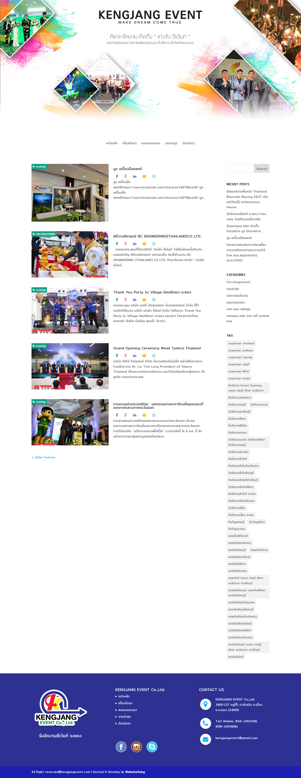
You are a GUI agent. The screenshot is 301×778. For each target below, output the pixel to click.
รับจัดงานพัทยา (237, 419)
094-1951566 (246, 721)
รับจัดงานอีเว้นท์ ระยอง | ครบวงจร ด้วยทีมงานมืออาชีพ (246, 216)
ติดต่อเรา (188, 144)
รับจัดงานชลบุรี (237, 404)
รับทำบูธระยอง (236, 529)
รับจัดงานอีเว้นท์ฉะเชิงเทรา (243, 466)
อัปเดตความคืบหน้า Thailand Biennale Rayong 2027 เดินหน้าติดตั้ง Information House (247, 199)
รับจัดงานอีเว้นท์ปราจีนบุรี (243, 480)
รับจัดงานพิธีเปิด (237, 425)
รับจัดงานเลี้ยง (236, 508)
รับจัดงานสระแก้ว (238, 452)
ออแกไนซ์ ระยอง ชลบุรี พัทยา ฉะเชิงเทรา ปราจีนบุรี (245, 580)
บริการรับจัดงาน (237, 295)
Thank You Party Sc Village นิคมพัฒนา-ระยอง (152, 292)
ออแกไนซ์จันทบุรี (238, 536)
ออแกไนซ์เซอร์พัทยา (239, 630)
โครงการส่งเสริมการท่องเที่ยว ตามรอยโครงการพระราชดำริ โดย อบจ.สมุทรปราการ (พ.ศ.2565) (246, 252)
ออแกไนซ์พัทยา (237, 564)
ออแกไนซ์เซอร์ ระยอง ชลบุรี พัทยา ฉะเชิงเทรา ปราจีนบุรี (244, 647)
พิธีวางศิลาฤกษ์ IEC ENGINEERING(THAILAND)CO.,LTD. (157, 236)
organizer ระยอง (239, 378)
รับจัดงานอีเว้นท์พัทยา (240, 487)
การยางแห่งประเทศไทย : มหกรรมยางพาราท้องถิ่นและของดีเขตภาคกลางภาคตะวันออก (158, 405)
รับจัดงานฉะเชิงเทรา (239, 397)
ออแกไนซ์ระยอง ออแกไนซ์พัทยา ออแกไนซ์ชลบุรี (246, 593)
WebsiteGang (135, 772)
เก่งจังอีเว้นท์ (235, 657)
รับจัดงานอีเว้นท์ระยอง (241, 501)
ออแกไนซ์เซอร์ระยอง (240, 637)
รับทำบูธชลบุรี (236, 522)
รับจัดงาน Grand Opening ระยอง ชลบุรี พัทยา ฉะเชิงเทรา (246, 388)
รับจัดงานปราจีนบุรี (239, 411)
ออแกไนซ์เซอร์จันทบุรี (240, 609)
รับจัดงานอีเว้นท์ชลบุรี (241, 473)
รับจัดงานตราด (259, 404)
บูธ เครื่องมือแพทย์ (127, 169)
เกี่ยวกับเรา (129, 144)
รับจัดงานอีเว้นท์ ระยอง (242, 494)
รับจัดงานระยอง (237, 432)
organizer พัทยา (238, 371)
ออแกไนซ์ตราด (259, 550)
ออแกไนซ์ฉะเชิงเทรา (239, 543)
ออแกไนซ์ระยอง (237, 571)
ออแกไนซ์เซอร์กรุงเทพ (241, 602)
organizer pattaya (240, 350)
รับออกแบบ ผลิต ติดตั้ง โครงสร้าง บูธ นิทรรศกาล (244, 229)
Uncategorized (45, 234)
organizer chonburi (241, 343)
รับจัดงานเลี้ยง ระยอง (241, 515)
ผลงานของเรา (150, 144)
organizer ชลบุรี (238, 364)
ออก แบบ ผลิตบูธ (238, 309)
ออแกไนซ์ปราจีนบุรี (239, 557)
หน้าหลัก (111, 144)
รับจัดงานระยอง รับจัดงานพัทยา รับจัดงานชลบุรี (246, 442)
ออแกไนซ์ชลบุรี (237, 550)
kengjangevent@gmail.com (237, 737)
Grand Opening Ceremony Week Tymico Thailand (157, 348)
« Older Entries (44, 457)
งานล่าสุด (171, 144)
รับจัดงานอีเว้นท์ (237, 459)
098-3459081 (227, 726)
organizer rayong (240, 357)
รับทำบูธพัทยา (257, 522)
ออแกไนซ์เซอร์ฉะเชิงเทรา (242, 616)
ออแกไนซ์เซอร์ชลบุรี (240, 623)
